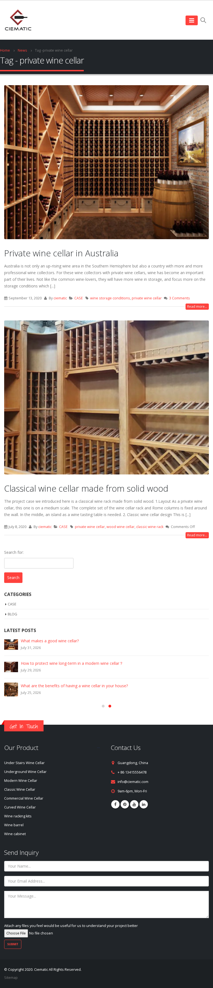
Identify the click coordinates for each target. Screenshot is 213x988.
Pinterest (125, 804)
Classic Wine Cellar (19, 789)
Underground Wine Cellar (25, 771)
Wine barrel (14, 825)
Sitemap (11, 977)
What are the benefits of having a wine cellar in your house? (74, 685)
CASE (78, 298)
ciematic (60, 298)
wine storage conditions (110, 298)
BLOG (12, 614)
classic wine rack (149, 526)
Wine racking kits (18, 816)
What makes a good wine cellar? (50, 640)
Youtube (134, 804)
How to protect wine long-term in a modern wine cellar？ (72, 663)
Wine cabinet (15, 834)
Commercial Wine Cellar (23, 798)
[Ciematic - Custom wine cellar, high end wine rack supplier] (18, 20)
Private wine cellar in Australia (61, 253)
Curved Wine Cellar (20, 807)
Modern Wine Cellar (20, 780)
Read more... (197, 306)
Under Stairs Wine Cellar (24, 762)
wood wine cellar (120, 526)
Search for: (14, 552)
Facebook (115, 804)
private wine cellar (147, 298)
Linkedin (144, 804)
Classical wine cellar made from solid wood (86, 488)
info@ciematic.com (133, 781)
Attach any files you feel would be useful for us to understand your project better (71, 925)
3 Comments (179, 298)
